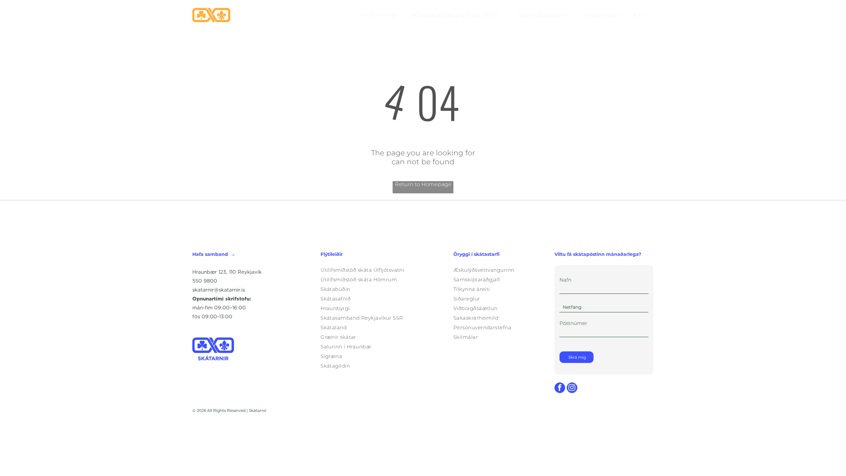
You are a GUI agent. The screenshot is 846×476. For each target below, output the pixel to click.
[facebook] (560, 388)
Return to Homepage (423, 184)
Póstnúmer (573, 323)
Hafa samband (210, 254)
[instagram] (572, 388)
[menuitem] (382, 15)
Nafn (565, 280)
